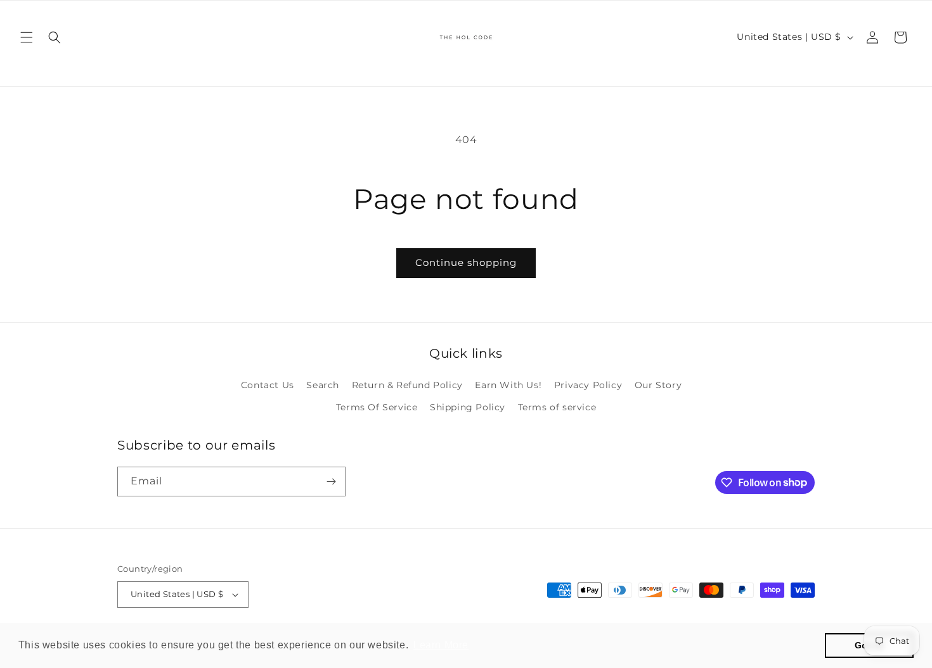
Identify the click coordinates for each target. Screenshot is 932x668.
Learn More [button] (441, 645)
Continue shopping (466, 262)
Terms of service (557, 407)
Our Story (658, 385)
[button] (27, 37)
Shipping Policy (467, 407)
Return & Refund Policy (407, 385)
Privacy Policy (588, 385)
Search (322, 385)
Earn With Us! (508, 385)
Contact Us (267, 385)
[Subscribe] (331, 481)
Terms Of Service (377, 407)
